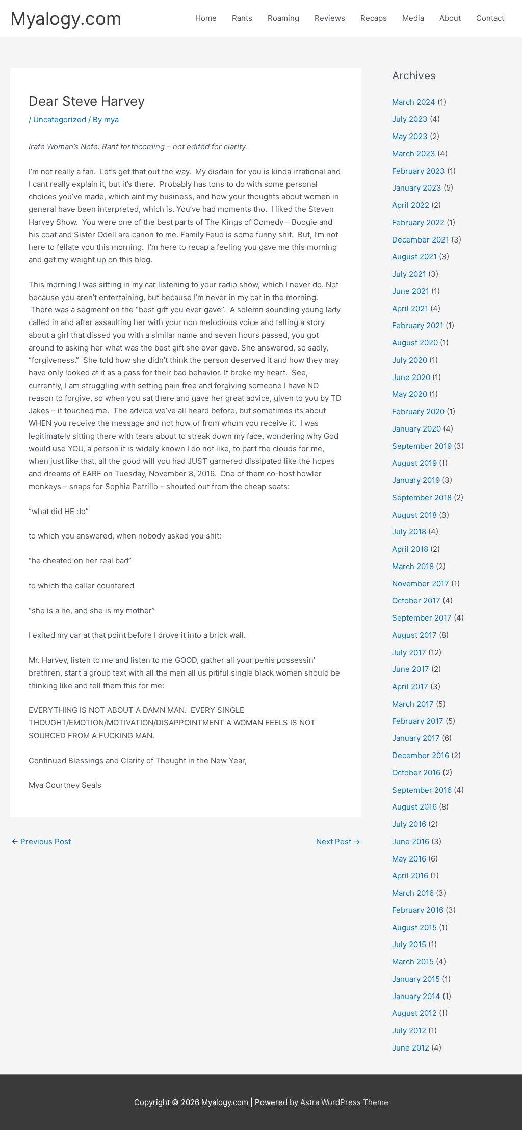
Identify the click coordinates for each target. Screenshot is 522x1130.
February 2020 (418, 411)
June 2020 (411, 377)
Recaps (373, 18)
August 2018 (414, 515)
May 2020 (409, 394)
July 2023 (410, 119)
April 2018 (410, 549)
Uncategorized (59, 119)
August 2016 (414, 807)
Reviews (330, 18)
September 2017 (422, 618)
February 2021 (417, 325)
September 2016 (422, 790)
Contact (490, 18)
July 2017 (409, 652)
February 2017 (417, 721)
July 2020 (409, 360)
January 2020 (416, 429)
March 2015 (413, 961)
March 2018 (413, 566)
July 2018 (409, 531)
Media (413, 18)
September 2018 (422, 497)
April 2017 (410, 686)
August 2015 (414, 927)
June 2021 (410, 291)
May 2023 (410, 136)
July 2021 (409, 274)
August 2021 (414, 256)
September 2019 (422, 446)
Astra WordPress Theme (344, 1102)
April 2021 (410, 308)
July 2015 (409, 944)
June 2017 (410, 669)
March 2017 (413, 704)
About (450, 18)
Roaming (283, 18)
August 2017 (414, 635)
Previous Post (41, 841)
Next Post (338, 841)
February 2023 (418, 171)
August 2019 (414, 463)
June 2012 (410, 1048)
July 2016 (409, 824)
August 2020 (415, 342)
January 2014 (416, 996)
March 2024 (413, 102)
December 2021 (420, 240)
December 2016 (420, 755)
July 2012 (409, 1030)
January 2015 (416, 979)
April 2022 (410, 205)
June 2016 (410, 841)
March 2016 (413, 893)
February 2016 (417, 910)
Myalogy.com (65, 18)
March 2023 (413, 153)
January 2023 (416, 188)
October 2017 (416, 600)
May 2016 (409, 859)
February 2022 (418, 222)
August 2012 (414, 1013)
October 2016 (416, 772)
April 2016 (410, 875)
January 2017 (416, 738)
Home (206, 18)
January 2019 (416, 480)
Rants (242, 18)
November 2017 (420, 583)
